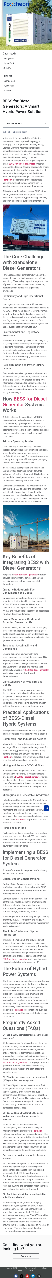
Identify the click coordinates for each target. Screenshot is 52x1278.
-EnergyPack (9, 58)
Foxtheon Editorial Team (16, 132)
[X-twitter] (21, 1276)
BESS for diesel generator (25, 574)
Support (7, 76)
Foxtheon (20, 819)
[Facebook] (16, 1276)
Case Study (9, 53)
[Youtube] (27, 1276)
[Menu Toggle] (41, 3)
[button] (45, 123)
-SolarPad (7, 68)
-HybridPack (8, 63)
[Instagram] (39, 1276)
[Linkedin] (33, 1276)
